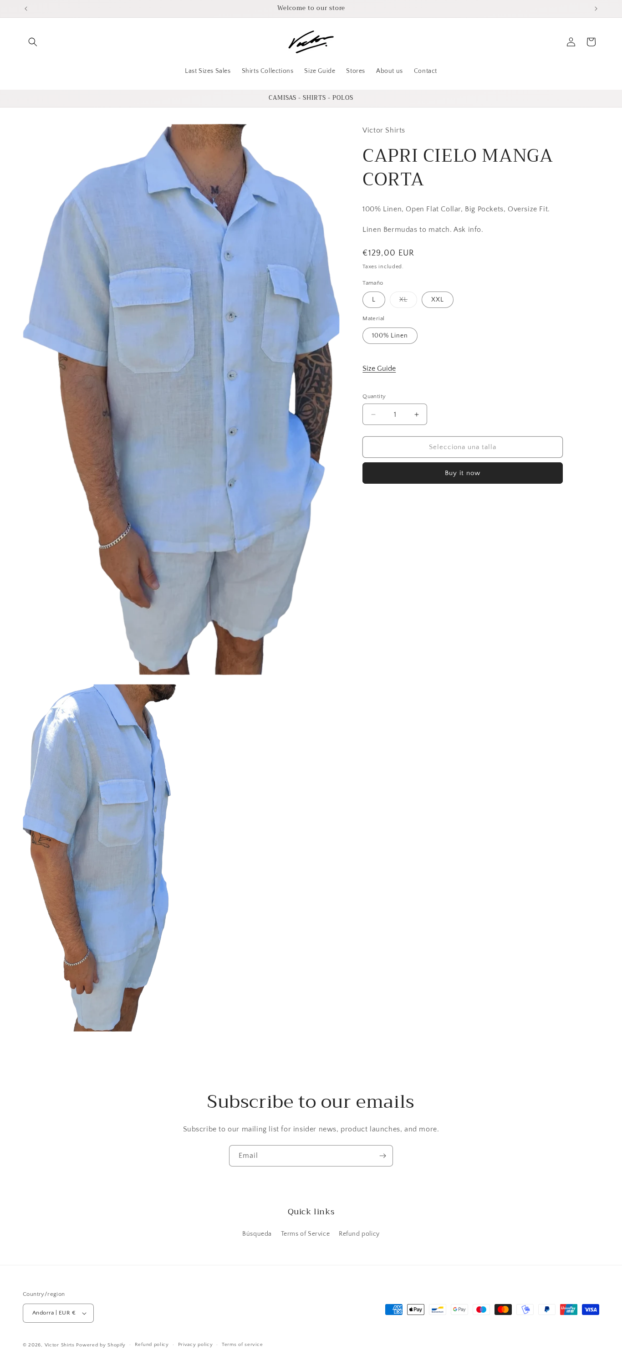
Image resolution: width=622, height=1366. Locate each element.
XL (408, 302)
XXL (437, 299)
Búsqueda (257, 1234)
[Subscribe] (382, 1155)
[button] (33, 42)
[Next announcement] (596, 8)
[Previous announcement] (26, 8)
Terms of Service (305, 1234)
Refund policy (359, 1234)
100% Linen (390, 335)
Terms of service (242, 1344)
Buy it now (462, 473)
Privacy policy (195, 1344)
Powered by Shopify (101, 1345)
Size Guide (379, 368)
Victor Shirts (60, 1345)
